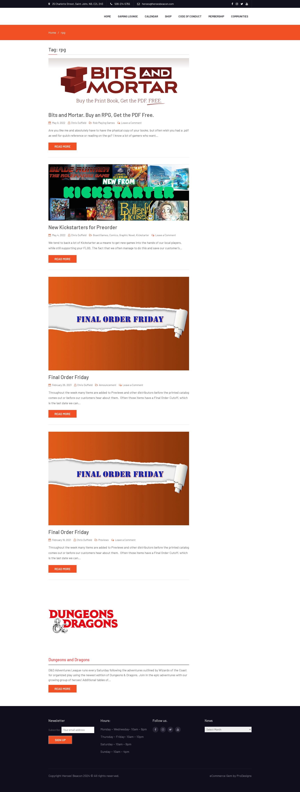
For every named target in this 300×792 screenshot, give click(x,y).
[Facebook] (155, 729)
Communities (239, 16)
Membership (216, 16)
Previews (103, 539)
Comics (113, 235)
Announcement (107, 385)
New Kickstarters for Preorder (82, 227)
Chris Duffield (78, 122)
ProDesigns (244, 776)
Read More (62, 146)
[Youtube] (178, 729)
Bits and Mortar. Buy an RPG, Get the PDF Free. (101, 115)
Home (107, 16)
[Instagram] (163, 729)
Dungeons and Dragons (69, 659)
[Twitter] (170, 729)
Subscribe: (54, 729)
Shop (168, 16)
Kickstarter (142, 235)
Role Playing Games (104, 122)
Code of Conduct (190, 16)
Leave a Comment (131, 122)
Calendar (151, 16)
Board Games (100, 235)
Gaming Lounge (128, 16)
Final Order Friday (68, 377)
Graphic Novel (127, 235)
